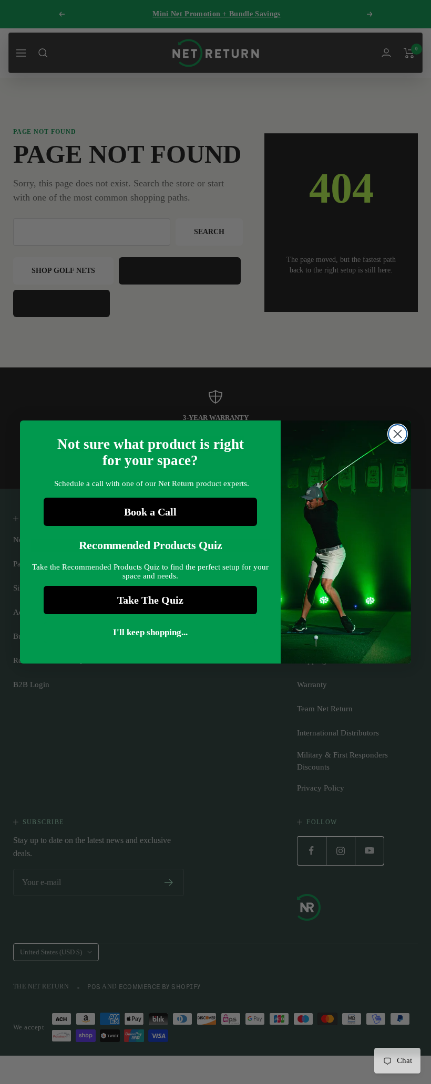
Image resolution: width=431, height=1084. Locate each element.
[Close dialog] (397, 434)
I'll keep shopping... (150, 632)
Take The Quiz (150, 600)
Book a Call (150, 512)
